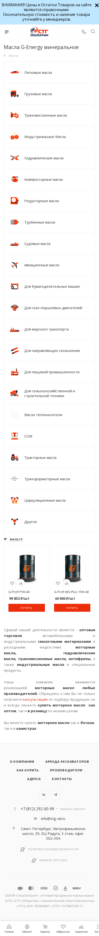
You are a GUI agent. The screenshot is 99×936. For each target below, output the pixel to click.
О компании (22, 761)
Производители (66, 770)
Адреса (34, 779)
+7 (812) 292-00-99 (37, 809)
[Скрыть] (96, 4)
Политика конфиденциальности (53, 849)
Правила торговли (53, 860)
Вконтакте (43, 795)
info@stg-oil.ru (53, 818)
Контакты (62, 779)
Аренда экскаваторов (67, 761)
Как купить (28, 770)
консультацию (36, 699)
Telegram (55, 795)
